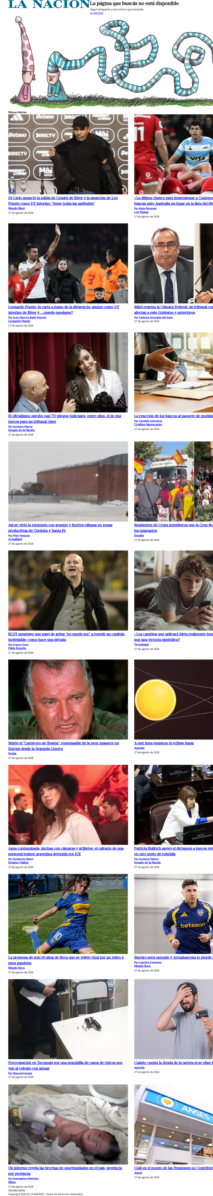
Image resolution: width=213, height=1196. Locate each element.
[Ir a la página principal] (49, 7)
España (139, 535)
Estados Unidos (18, 862)
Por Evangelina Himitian (23, 1178)
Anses (138, 1173)
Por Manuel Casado (20, 1073)
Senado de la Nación (21, 430)
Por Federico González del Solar (153, 317)
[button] (68, 154)
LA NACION (96, 13)
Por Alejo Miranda (145, 208)
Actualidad (15, 539)
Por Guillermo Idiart (20, 859)
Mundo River (16, 208)
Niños (12, 1182)
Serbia (12, 753)
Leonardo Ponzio (19, 321)
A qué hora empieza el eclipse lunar (164, 743)
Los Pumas (141, 212)
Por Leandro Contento (148, 962)
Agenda (139, 748)
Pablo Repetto (17, 648)
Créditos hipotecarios (148, 424)
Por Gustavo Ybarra (20, 426)
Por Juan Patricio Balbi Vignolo (27, 317)
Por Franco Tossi (18, 644)
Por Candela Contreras (148, 421)
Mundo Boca (16, 968)
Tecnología (141, 644)
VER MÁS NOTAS (16, 1190)
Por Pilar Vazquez (19, 535)
